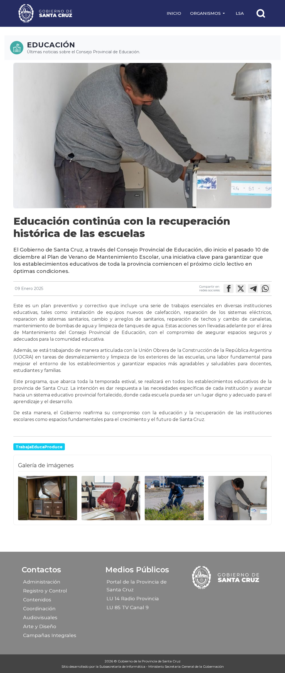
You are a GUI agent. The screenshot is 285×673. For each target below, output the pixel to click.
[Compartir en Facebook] (228, 288)
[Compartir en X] (241, 288)
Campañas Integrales (49, 635)
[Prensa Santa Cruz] (45, 13)
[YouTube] (240, 597)
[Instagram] (221, 597)
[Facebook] (211, 597)
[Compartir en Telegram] (253, 288)
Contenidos (37, 599)
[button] (208, 13)
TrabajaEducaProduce (39, 446)
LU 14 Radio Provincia (133, 598)
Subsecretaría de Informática (122, 666)
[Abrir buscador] (260, 13)
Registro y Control (45, 591)
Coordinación (39, 608)
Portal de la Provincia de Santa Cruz (137, 585)
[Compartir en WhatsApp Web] (265, 288)
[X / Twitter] (230, 597)
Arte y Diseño (39, 626)
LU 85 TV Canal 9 (128, 607)
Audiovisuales (40, 617)
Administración (41, 582)
